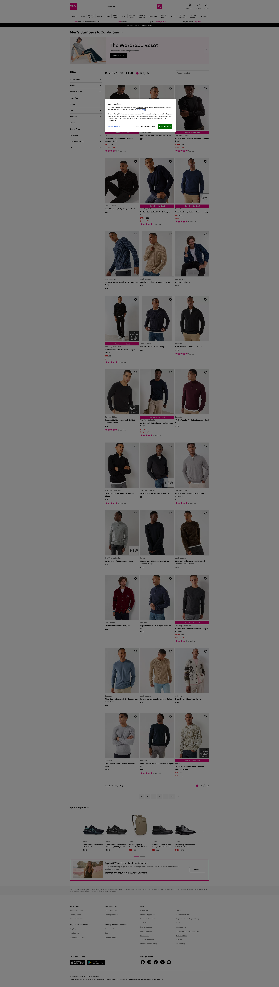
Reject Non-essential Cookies (145, 126)
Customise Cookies (114, 126)
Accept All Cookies (165, 126)
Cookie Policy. (140, 110)
